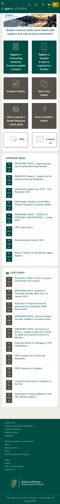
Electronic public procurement (19, 441)
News (7, 445)
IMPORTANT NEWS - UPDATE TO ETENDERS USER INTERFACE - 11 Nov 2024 (30, 218)
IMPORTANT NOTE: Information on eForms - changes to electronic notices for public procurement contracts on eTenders (29, 333)
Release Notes (11, 432)
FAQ (7, 451)
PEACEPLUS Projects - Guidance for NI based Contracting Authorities (29, 179)
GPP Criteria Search (20, 231)
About (8, 463)
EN (49, 5)
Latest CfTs (10, 423)
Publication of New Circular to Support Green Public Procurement (30, 281)
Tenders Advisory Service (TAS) (25, 243)
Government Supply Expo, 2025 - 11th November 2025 (29, 192)
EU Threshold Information (17, 454)
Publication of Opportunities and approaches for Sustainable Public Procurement (27, 307)
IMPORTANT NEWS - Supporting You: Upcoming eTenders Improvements (29, 167)
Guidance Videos (13, 429)
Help (7, 460)
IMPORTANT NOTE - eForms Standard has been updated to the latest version (29, 319)
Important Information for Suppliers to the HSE (29, 384)
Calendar (9, 436)
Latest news (17, 273)
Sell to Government (14, 466)
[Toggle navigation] (3, 3)
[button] (55, 4)
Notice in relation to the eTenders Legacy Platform (30, 256)
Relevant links (11, 448)
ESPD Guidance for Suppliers (25, 371)
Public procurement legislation (19, 426)
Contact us (10, 470)
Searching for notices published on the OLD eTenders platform (29, 397)
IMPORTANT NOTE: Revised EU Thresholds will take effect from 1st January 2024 (27, 294)
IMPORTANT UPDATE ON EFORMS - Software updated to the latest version (29, 205)
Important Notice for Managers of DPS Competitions (30, 346)
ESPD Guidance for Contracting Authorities (26, 359)
